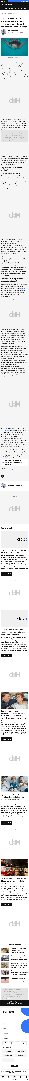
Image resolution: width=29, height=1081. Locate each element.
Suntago (22, 288)
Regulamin (5, 1036)
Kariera (4, 1023)
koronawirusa (5, 430)
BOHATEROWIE (9, 8)
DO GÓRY (14, 1065)
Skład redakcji (5, 1026)
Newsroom (5, 1033)
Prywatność (5, 1038)
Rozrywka (4, 1031)
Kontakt (4, 1028)
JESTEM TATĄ (18, 8)
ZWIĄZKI (26, 8)
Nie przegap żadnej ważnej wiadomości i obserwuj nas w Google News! (14, 462)
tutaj (8, 140)
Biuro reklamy (5, 1021)
